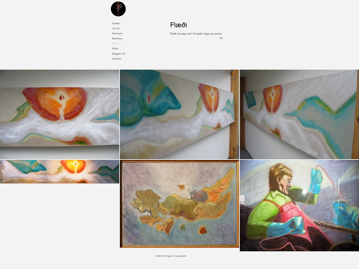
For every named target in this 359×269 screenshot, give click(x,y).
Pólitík (115, 48)
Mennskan (117, 38)
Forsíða (116, 23)
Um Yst (115, 28)
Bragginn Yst (118, 53)
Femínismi (117, 33)
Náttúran (116, 43)
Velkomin (116, 58)
